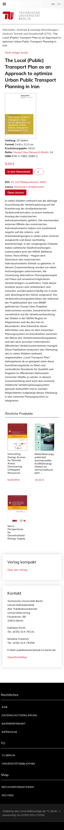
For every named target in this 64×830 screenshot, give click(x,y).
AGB (4, 707)
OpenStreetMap (17, 657)
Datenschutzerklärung (19, 715)
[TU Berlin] (21, 16)
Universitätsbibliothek (18, 763)
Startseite (8, 29)
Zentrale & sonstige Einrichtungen (37, 29)
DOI (7, 182)
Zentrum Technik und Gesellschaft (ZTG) (26, 33)
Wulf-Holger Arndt (16, 52)
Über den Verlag (17, 569)
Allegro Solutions (31, 815)
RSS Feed (8, 795)
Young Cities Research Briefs (30, 152)
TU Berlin (8, 755)
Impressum (9, 732)
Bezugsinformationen (18, 787)
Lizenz (9, 186)
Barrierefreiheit (14, 723)
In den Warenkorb (19, 171)
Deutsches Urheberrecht (29, 186)
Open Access (16, 192)
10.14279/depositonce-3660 (28, 182)
